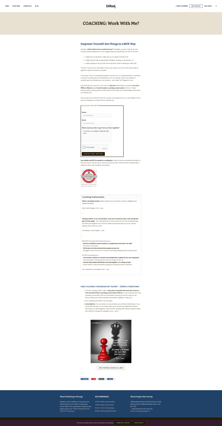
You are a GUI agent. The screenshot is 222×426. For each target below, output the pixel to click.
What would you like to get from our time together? (101, 128)
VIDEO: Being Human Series (104, 405)
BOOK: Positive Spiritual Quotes (105, 411)
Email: (84, 120)
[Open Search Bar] (216, 6)
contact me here (120, 295)
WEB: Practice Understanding (105, 402)
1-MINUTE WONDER (182, 6)
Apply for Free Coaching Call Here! (111, 368)
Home (7, 6)
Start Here (16, 6)
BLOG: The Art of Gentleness (104, 408)
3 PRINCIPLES (27, 6)
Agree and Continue (123, 422)
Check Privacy (139, 422)
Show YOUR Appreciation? (140, 411)
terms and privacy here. (110, 163)
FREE (134, 406)
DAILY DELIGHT (196, 6)
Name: (84, 112)
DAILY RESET (208, 6)
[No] (220, 423)
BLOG (37, 6)
